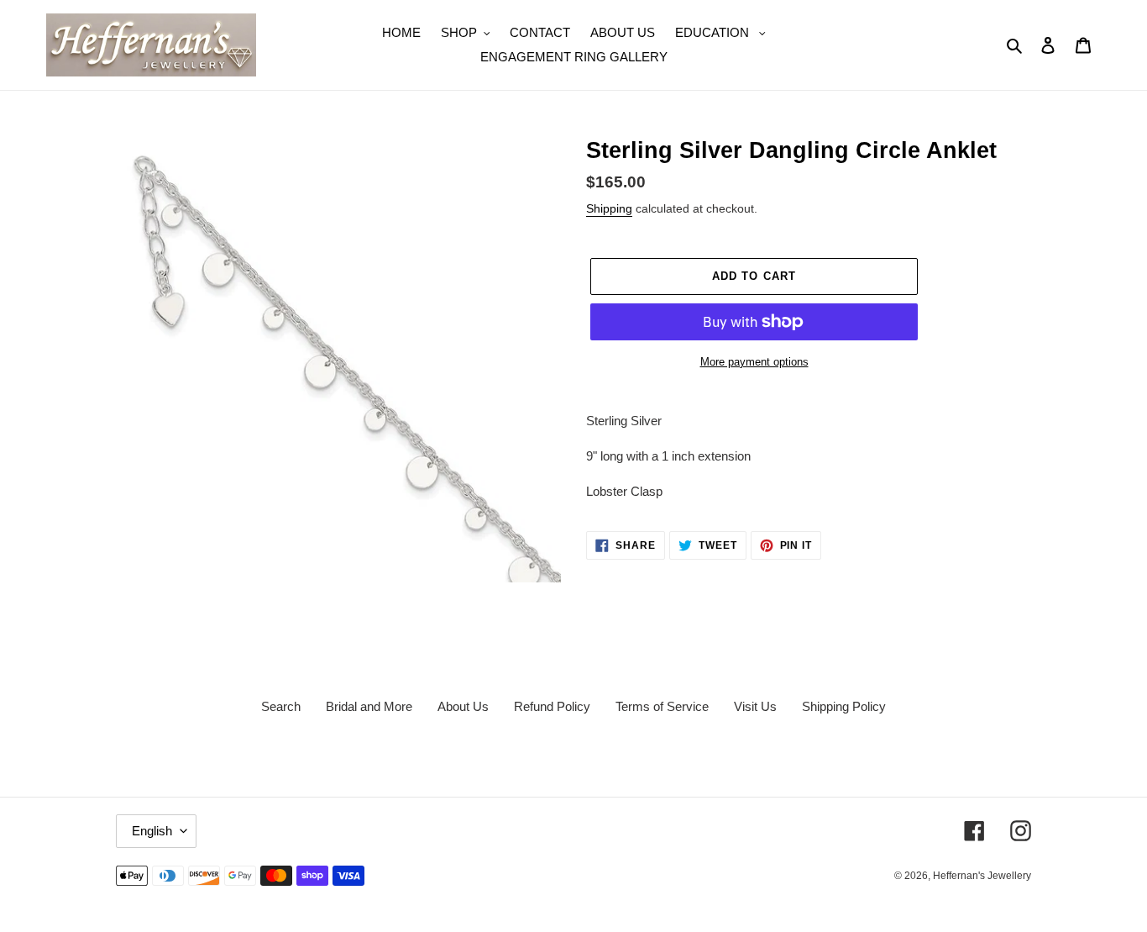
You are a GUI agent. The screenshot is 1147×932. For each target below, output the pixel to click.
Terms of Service (662, 706)
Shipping (609, 208)
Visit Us (755, 706)
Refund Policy (552, 706)
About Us (463, 706)
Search (281, 706)
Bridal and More (369, 706)
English (152, 831)
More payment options (754, 361)
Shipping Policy (844, 706)
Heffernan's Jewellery (982, 876)
